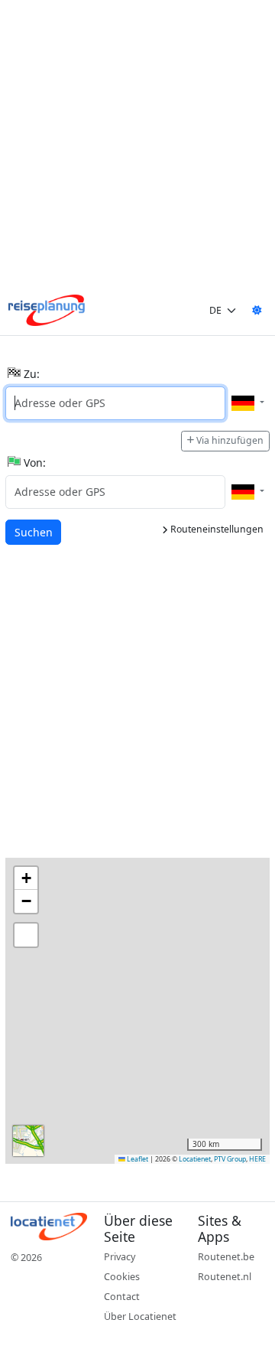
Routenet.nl (224, 1276)
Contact (122, 1296)
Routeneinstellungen (216, 529)
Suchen (37, 531)
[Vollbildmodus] (26, 935)
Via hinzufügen (230, 440)
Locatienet (195, 1159)
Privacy (119, 1256)
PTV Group (230, 1159)
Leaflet (136, 1159)
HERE (257, 1159)
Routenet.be (226, 1256)
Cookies (122, 1276)
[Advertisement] (137, 148)
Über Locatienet (140, 1316)
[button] (26, 878)
